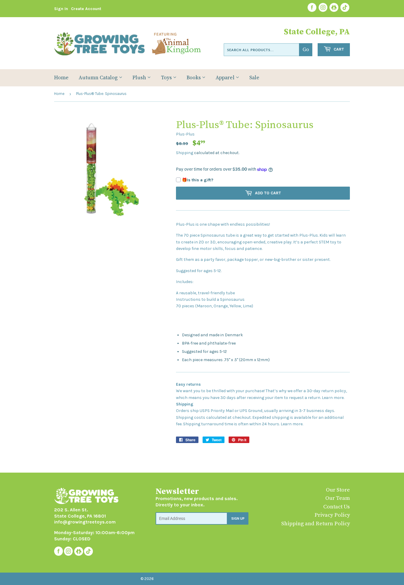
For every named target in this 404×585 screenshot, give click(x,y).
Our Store (338, 490)
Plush (139, 78)
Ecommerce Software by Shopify (228, 578)
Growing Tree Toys (173, 578)
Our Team (337, 498)
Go (306, 49)
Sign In (61, 8)
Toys (167, 78)
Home (61, 78)
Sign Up (238, 518)
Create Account (86, 8)
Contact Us (336, 506)
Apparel (226, 78)
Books (194, 78)
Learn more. (333, 397)
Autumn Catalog (99, 78)
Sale (254, 78)
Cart (338, 49)
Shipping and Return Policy (315, 523)
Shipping (184, 152)
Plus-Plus (185, 134)
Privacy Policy (332, 515)
